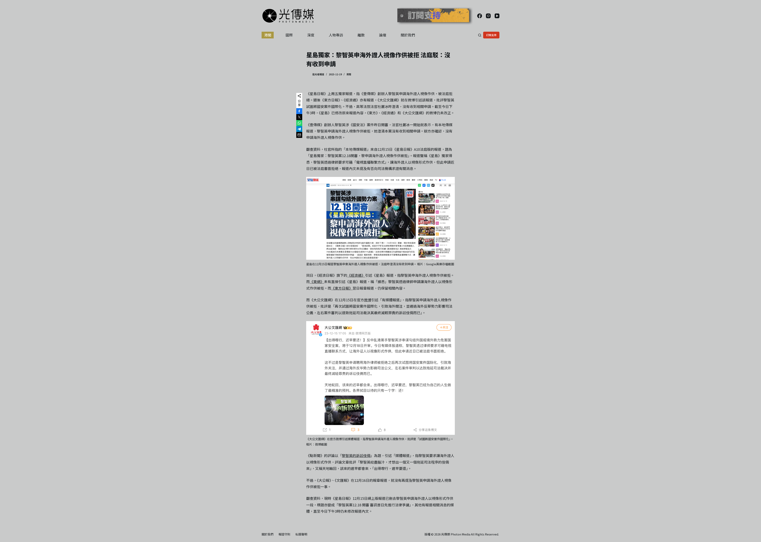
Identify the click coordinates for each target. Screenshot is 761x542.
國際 (289, 34)
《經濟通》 (356, 275)
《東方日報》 (342, 288)
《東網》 (317, 281)
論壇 (382, 34)
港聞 (267, 34)
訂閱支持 (491, 35)
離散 (361, 34)
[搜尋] (479, 35)
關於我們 (408, 34)
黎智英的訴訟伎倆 (356, 455)
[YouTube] (497, 15)
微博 (367, 299)
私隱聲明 (301, 534)
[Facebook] (479, 15)
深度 (310, 34)
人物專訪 (336, 34)
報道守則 (284, 534)
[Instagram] (488, 15)
